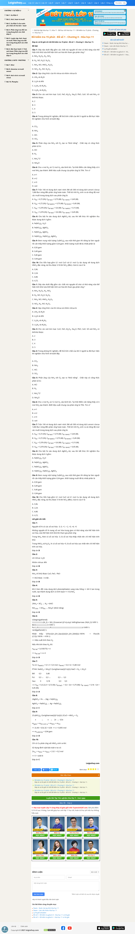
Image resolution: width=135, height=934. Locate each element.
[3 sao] (93, 769)
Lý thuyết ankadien (39, 913)
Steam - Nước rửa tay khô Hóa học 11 (46, 908)
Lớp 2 (96, 3)
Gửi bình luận (38, 894)
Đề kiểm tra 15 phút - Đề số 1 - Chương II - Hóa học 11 (63, 36)
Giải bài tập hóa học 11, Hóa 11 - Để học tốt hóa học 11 (54, 30)
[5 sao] (98, 769)
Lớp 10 (44, 3)
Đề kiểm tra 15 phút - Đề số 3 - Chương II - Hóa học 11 (54, 785)
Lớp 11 (38, 3)
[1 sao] (88, 769)
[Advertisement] (117, 87)
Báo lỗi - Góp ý (66, 803)
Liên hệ (13, 926)
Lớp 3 (90, 3)
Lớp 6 (70, 3)
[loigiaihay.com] (17, 4)
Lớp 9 (51, 3)
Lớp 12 (31, 3)
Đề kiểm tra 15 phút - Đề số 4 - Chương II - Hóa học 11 (54, 790)
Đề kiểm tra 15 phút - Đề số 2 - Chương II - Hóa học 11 (54, 780)
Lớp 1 (103, 3)
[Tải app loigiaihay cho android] (109, 34)
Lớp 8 (57, 3)
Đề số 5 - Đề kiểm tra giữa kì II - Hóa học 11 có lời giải (51, 915)
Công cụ (109, 3)
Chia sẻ (46, 770)
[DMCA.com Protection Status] (50, 931)
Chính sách (24, 926)
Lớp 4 (83, 3)
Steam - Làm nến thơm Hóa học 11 (45, 910)
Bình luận (37, 770)
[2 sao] (91, 769)
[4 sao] (95, 769)
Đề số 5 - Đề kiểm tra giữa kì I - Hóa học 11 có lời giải (51, 917)
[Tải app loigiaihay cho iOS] (123, 34)
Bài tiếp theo (65, 775)
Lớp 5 (77, 3)
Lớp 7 (64, 3)
